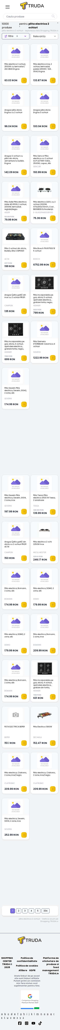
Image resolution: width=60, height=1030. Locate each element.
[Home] (32, 6)
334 (46, 910)
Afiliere (23, 970)
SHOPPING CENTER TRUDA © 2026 (7, 962)
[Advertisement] (30, 443)
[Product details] (24, 80)
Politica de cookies (27, 965)
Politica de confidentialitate (27, 959)
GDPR (32, 970)
